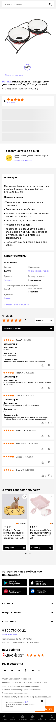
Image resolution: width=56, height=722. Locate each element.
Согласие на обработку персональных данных (21, 690)
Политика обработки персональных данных (20, 686)
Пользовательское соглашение (15, 693)
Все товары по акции (23, 160)
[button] (28, 101)
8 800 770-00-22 (14, 630)
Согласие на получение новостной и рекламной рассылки (26, 697)
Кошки (7, 298)
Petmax (6, 81)
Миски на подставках (38, 271)
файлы (27, 702)
